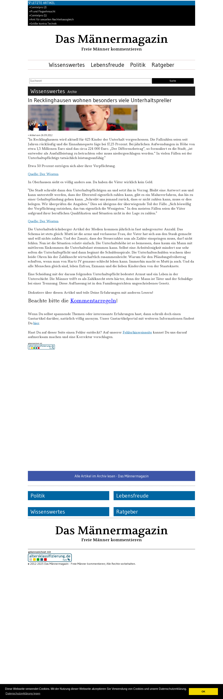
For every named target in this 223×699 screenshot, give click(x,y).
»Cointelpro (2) (38, 7)
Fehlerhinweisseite (137, 332)
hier (36, 323)
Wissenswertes (67, 64)
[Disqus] (111, 410)
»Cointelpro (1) (38, 15)
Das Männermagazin (111, 39)
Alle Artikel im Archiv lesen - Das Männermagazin (112, 476)
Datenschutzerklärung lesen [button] (23, 693)
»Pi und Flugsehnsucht (42, 11)
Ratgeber (163, 64)
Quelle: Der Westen (43, 174)
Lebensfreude (107, 64)
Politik (138, 64)
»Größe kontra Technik (43, 23)
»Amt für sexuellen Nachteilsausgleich (51, 19)
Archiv (72, 91)
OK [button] (203, 691)
